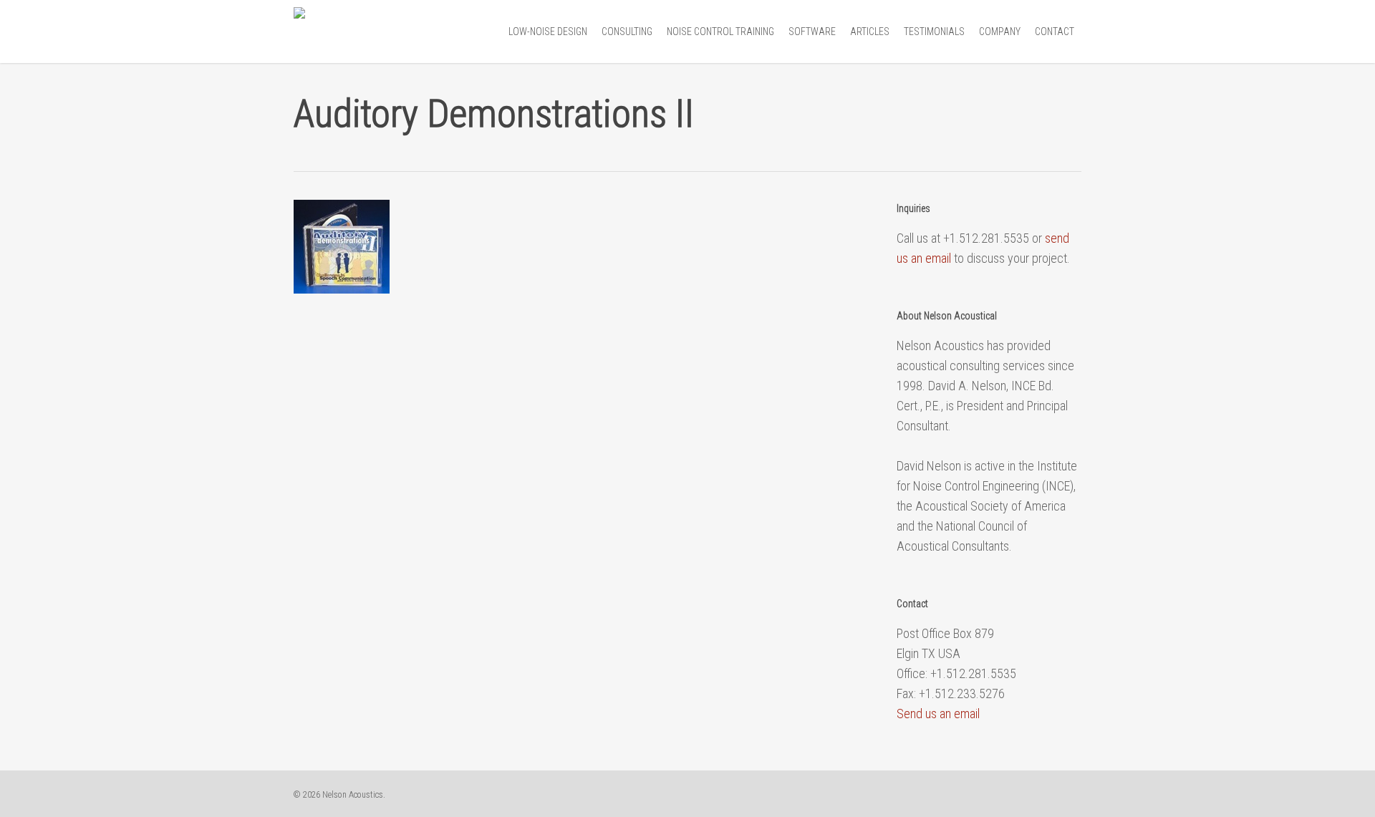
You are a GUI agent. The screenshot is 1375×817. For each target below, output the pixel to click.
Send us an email (938, 713)
